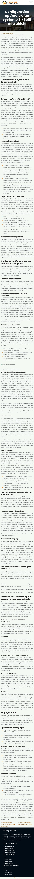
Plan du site (17, 878)
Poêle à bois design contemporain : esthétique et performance (8, 824)
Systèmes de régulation (8, 33)
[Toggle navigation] (31, 2)
